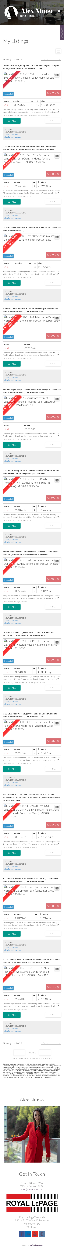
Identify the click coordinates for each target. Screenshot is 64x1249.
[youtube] (35, 1234)
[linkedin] (28, 1234)
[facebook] (22, 1234)
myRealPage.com (36, 1245)
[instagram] (42, 1234)
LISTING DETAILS (12, 121)
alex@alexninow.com (12, 137)
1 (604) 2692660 (11, 134)
